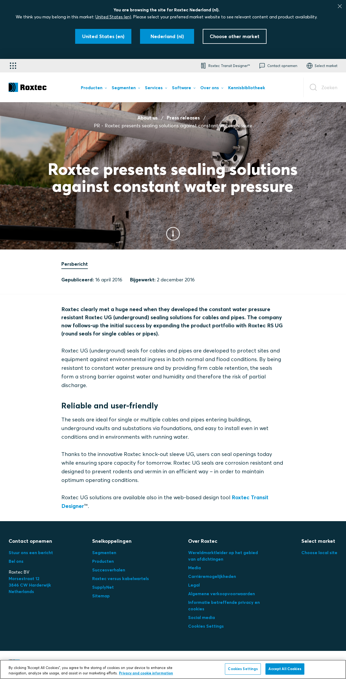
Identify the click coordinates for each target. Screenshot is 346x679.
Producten (103, 561)
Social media (201, 617)
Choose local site (319, 552)
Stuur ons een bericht (31, 552)
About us (147, 118)
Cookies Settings (206, 626)
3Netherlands (30, 585)
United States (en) (113, 16)
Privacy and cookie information (146, 673)
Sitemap (101, 595)
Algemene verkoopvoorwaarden (221, 593)
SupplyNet (103, 587)
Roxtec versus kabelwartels (120, 578)
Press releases (183, 118)
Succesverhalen (108, 570)
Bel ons (16, 561)
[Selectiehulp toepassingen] (13, 65)
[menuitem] (94, 88)
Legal (194, 585)
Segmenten (104, 552)
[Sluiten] (339, 6)
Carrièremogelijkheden (212, 576)
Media (194, 567)
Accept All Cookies (284, 669)
